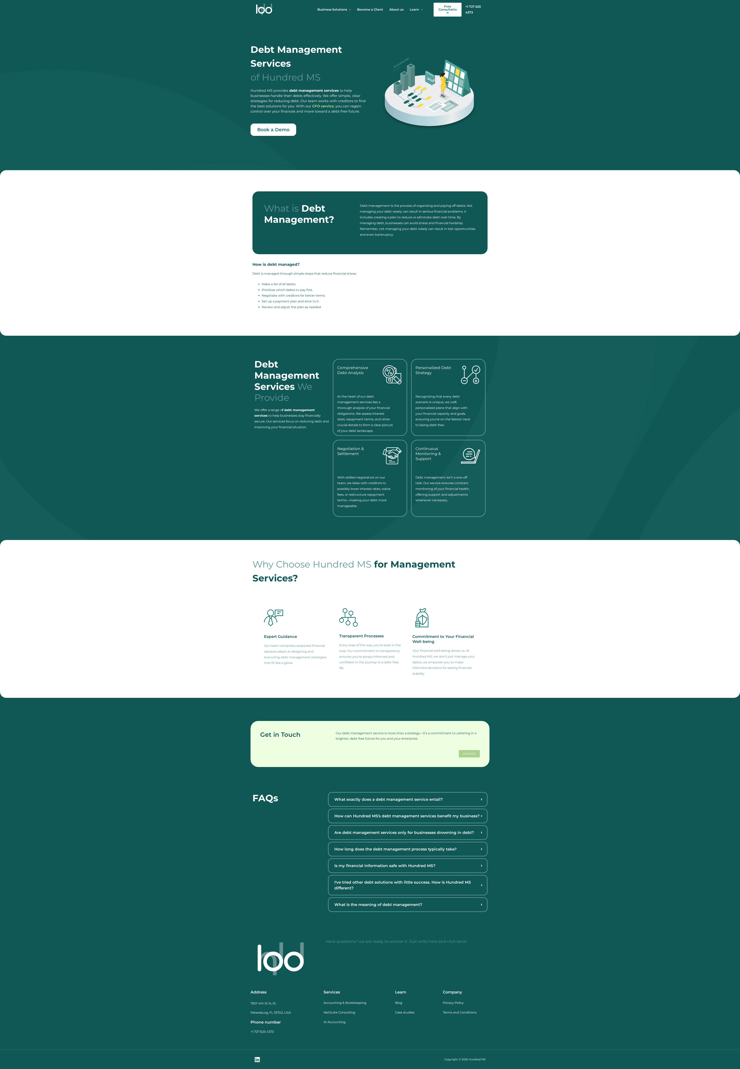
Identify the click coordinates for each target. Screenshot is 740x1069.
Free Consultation (447, 9)
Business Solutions (332, 9)
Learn (414, 9)
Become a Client (370, 9)
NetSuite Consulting (339, 1012)
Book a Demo (273, 129)
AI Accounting (335, 1022)
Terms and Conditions (460, 1012)
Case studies (405, 1012)
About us (396, 9)
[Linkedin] (257, 1059)
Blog (398, 1003)
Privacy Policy (453, 1003)
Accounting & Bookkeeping (345, 1003)
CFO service (323, 106)
